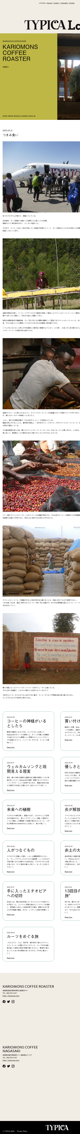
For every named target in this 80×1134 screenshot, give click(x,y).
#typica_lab (31, 116)
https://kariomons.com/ (11, 996)
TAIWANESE (64, 3)
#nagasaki (25, 116)
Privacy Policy (22, 1131)
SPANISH (72, 3)
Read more (10, 747)
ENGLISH (49, 3)
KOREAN (56, 3)
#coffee (5, 116)
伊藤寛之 (6, 67)
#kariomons (17, 116)
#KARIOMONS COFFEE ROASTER (14, 41)
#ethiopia (10, 116)
